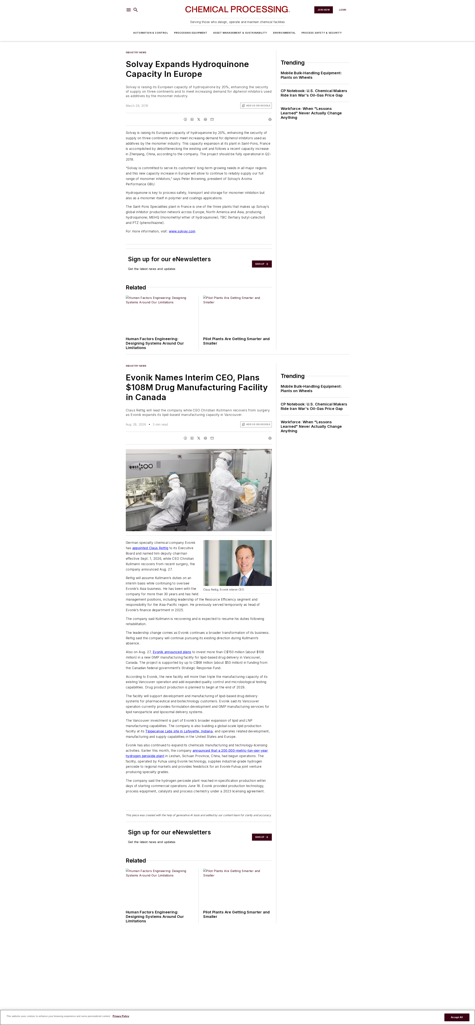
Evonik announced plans (172, 652)
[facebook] (185, 119)
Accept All (457, 1017)
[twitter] (199, 119)
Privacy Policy (121, 1016)
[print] (270, 119)
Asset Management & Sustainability (240, 32)
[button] (128, 10)
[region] (237, 1017)
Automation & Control (150, 32)
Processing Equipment (190, 32)
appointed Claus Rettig (150, 548)
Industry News (136, 52)
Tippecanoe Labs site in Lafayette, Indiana (179, 731)
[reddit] (205, 119)
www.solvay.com (182, 231)
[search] (135, 10)
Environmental (284, 32)
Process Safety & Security (322, 32)
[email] (212, 119)
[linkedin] (192, 119)
